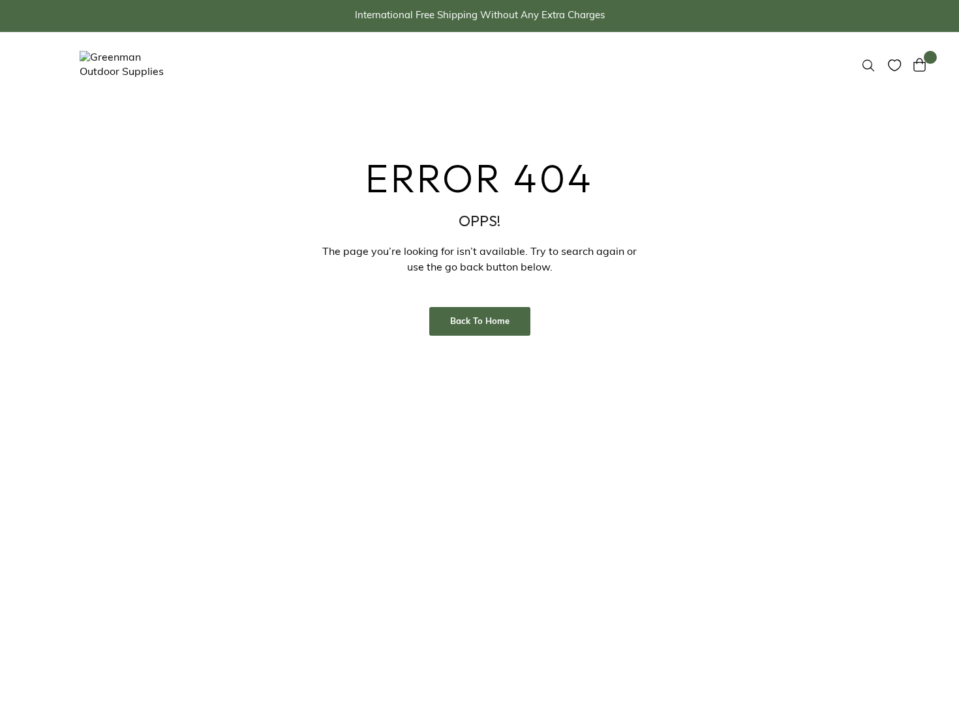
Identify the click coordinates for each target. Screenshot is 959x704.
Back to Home (480, 321)
